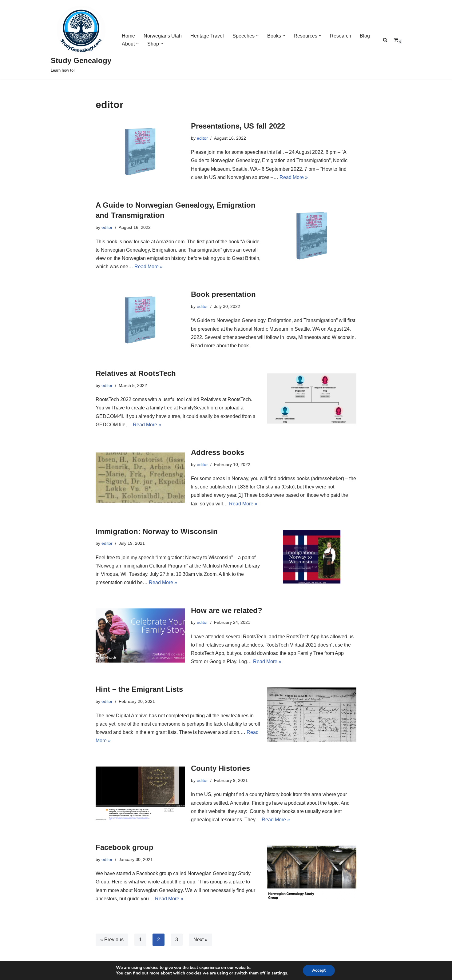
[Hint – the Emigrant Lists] (311, 714)
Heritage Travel (207, 35)
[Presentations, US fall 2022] (140, 151)
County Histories (220, 768)
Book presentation (223, 294)
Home (128, 35)
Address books (217, 452)
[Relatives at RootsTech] (311, 398)
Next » (200, 939)
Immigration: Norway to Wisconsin (157, 531)
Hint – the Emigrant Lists (139, 689)
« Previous (112, 939)
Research (340, 35)
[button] (257, 35)
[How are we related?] (140, 635)
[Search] (385, 40)
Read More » (294, 177)
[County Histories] (140, 793)
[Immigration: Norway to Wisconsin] (311, 557)
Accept (319, 970)
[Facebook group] (311, 872)
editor (202, 138)
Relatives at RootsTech (136, 373)
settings (279, 973)
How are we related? (226, 610)
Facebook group (124, 847)
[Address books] (140, 477)
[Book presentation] (140, 319)
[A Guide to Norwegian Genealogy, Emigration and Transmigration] (311, 235)
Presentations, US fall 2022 (238, 126)
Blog (365, 35)
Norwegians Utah (163, 35)
